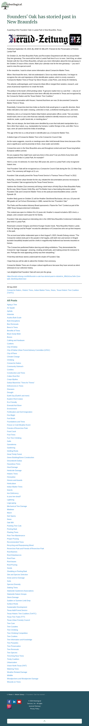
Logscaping (11, 503)
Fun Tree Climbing (14, 438)
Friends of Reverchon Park (17, 428)
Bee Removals (12, 324)
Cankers (10, 344)
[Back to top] (44, 721)
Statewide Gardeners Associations (20, 591)
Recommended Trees (15, 542)
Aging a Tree (12, 305)
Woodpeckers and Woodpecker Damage (22, 679)
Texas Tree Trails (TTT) (16, 617)
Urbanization (12, 662)
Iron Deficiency (13, 493)
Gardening (11, 448)
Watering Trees (13, 669)
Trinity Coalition (13, 659)
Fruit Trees (11, 435)
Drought (10, 392)
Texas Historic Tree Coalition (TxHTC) (21, 614)
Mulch (9, 513)
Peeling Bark (12, 529)
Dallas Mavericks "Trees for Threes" (21, 383)
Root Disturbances (14, 555)
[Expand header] (85, 5)
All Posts (12, 300)
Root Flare (11, 558)
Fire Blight (11, 415)
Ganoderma (11, 444)
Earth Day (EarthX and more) (18, 396)
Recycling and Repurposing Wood (20, 545)
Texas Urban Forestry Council (18, 620)
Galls (9, 441)
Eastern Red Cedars (15, 399)
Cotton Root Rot (13, 376)
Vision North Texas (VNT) (17, 666)
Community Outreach (15, 366)
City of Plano (12, 353)
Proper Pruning (13, 539)
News (53, 290)
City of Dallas (12, 347)
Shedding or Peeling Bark (17, 571)
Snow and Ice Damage (16, 578)
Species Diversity (14, 584)
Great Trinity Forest (14, 454)
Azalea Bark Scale (14, 318)
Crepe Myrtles (12, 379)
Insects (9, 490)
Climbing (10, 360)
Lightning (10, 500)
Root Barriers (12, 552)
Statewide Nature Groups (16, 594)
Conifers (10, 370)
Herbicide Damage (14, 470)
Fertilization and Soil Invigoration (19, 412)
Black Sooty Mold (14, 334)
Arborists (10, 314)
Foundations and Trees (16, 422)
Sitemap (37, 706)
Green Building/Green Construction (20, 457)
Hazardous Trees (13, 464)
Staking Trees (12, 588)
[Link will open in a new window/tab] (9, 707)
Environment (12, 409)
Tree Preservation (14, 646)
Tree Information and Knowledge (19, 640)
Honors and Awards (14, 480)
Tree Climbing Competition (17, 633)
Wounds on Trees (14, 682)
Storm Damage (13, 597)
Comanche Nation (14, 290)
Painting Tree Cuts (14, 526)
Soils (9, 581)
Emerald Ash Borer (14, 405)
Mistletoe (10, 509)
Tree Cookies (12, 636)
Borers (9, 337)
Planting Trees (12, 532)
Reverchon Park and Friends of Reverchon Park (25, 548)
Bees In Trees (12, 327)
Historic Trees (27, 290)
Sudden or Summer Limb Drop (18, 601)
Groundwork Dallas (14, 461)
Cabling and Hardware (16, 340)
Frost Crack (11, 431)
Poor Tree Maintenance (16, 535)
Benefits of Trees (13, 331)
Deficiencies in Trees (15, 386)
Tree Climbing (12, 630)
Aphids (9, 311)
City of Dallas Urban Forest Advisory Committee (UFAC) (28, 350)
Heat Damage (12, 467)
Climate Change (13, 357)
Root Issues (11, 561)
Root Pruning (12, 565)
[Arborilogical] (11, 5)
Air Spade (11, 308)
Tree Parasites (12, 643)
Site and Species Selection (17, 575)
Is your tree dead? (14, 496)
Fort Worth (11, 418)
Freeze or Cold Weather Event (18, 425)
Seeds (9, 568)
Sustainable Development (17, 607)
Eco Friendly (12, 402)
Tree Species (12, 653)
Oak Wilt (10, 522)
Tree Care (11, 623)
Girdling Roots (12, 451)
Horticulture (11, 483)
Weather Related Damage (17, 672)
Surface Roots (12, 604)
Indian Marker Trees (42, 290)
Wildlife (10, 675)
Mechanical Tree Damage (17, 506)
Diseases (10, 389)
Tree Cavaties (12, 627)
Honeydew (11, 477)
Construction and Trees (16, 373)
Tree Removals (13, 649)
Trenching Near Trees (15, 656)
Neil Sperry (11, 516)
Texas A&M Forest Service (17, 610)
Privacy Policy (34, 709)
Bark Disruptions (13, 321)
